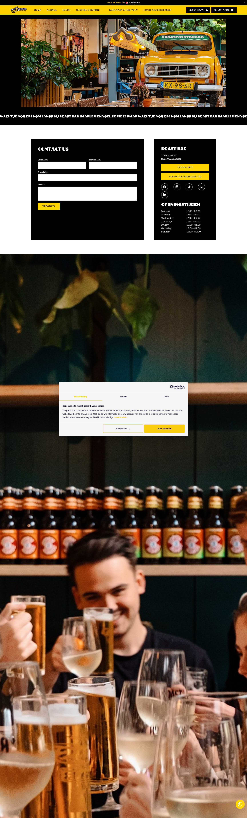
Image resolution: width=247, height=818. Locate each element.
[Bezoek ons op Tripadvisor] (201, 186)
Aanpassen (121, 428)
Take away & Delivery (123, 10)
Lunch (66, 10)
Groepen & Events (88, 10)
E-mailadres (43, 172)
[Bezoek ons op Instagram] (177, 186)
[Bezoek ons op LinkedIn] (164, 194)
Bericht (41, 184)
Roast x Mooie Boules (157, 10)
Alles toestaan (164, 428)
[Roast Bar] (18, 10)
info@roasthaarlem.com (185, 176)
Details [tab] (123, 396)
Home (37, 10)
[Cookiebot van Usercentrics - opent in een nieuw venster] (172, 387)
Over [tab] (166, 396)
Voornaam (43, 160)
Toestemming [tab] (80, 396)
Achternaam (95, 160)
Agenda (52, 10)
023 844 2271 (185, 167)
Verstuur (48, 206)
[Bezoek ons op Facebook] (164, 186)
